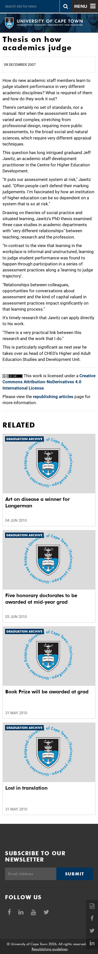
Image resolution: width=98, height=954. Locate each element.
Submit (74, 873)
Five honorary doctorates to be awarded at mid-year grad (41, 598)
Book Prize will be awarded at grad (46, 692)
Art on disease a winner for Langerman (37, 502)
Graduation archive (24, 439)
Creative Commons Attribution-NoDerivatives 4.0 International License (49, 382)
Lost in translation (26, 788)
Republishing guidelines (50, 949)
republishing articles (53, 396)
